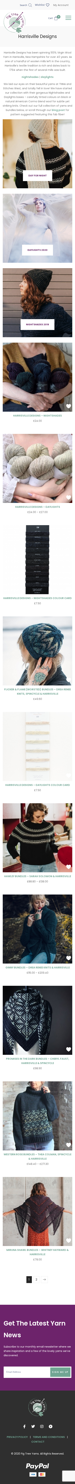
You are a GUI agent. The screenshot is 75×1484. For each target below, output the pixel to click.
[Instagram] (42, 1426)
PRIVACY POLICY (17, 1437)
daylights (47, 77)
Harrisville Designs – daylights (37, 507)
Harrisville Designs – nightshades (37, 415)
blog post (58, 110)
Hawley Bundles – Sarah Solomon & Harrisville (37, 876)
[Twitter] (33, 1426)
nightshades (30, 77)
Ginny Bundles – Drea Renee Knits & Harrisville (37, 967)
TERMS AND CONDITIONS (49, 1437)
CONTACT (37, 1442)
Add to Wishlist (68, 406)
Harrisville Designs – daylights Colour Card (37, 785)
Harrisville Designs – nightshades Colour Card (37, 598)
